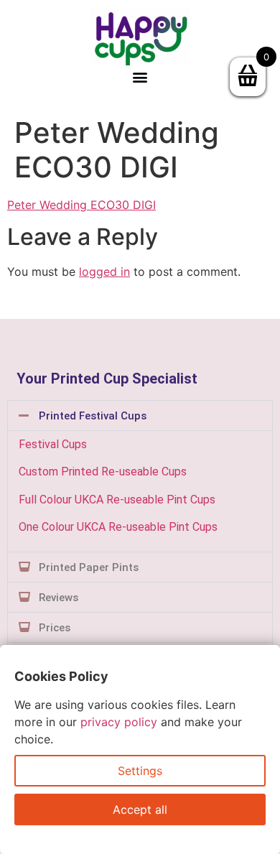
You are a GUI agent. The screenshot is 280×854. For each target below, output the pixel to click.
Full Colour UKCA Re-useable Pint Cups (117, 499)
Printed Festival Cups (92, 415)
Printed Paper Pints (89, 567)
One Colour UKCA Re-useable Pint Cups (118, 527)
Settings (140, 771)
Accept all (140, 809)
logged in (104, 271)
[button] (140, 77)
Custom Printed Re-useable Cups (103, 471)
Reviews (58, 597)
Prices (54, 627)
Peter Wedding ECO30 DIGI (81, 205)
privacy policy (118, 722)
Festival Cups (53, 444)
